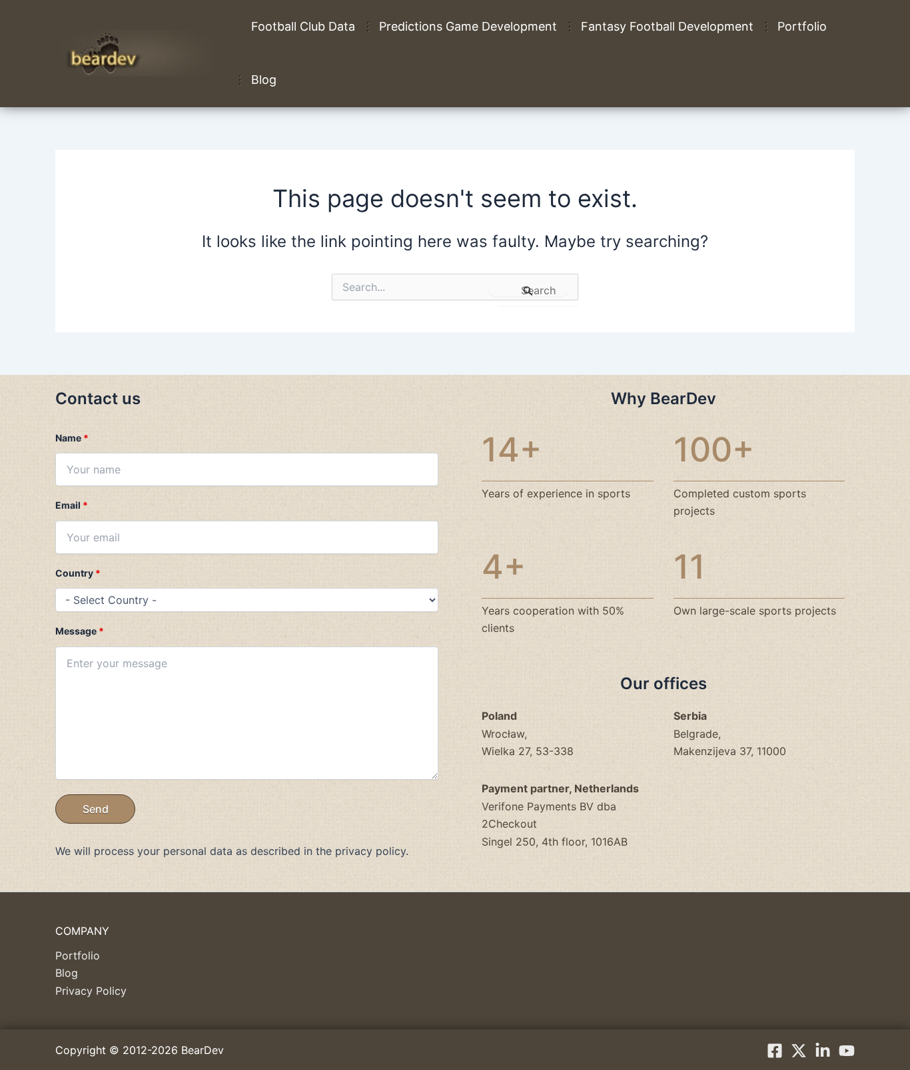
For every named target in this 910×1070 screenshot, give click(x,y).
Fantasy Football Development (667, 26)
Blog (263, 80)
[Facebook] (775, 1051)
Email (71, 505)
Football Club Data (303, 26)
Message (79, 631)
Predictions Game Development (468, 26)
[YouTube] (847, 1051)
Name (72, 437)
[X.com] (799, 1051)
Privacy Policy (91, 990)
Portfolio (802, 26)
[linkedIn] (823, 1051)
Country (78, 573)
